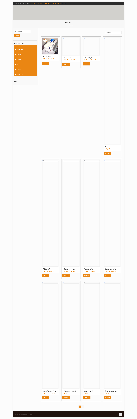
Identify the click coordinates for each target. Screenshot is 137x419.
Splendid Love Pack (49, 391)
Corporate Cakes (20, 57)
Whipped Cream (20, 74)
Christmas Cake (20, 54)
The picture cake (69, 269)
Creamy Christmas (70, 58)
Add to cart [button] (66, 397)
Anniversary (19, 46)
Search (17, 35)
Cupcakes (19, 59)
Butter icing (19, 52)
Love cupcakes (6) (70, 391)
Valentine (18, 69)
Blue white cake (110, 269)
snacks (18, 64)
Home (65, 25)
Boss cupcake (88, 391)
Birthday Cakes (20, 49)
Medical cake (47, 57)
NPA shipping (88, 58)
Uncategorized (20, 67)
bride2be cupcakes (111, 391)
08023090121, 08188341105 (37, 3)
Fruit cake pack (110, 147)
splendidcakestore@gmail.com (59, 3)
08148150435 (47, 3)
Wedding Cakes (20, 72)
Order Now (45, 63)
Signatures (19, 62)
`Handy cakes (88, 269)
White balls (47, 269)
